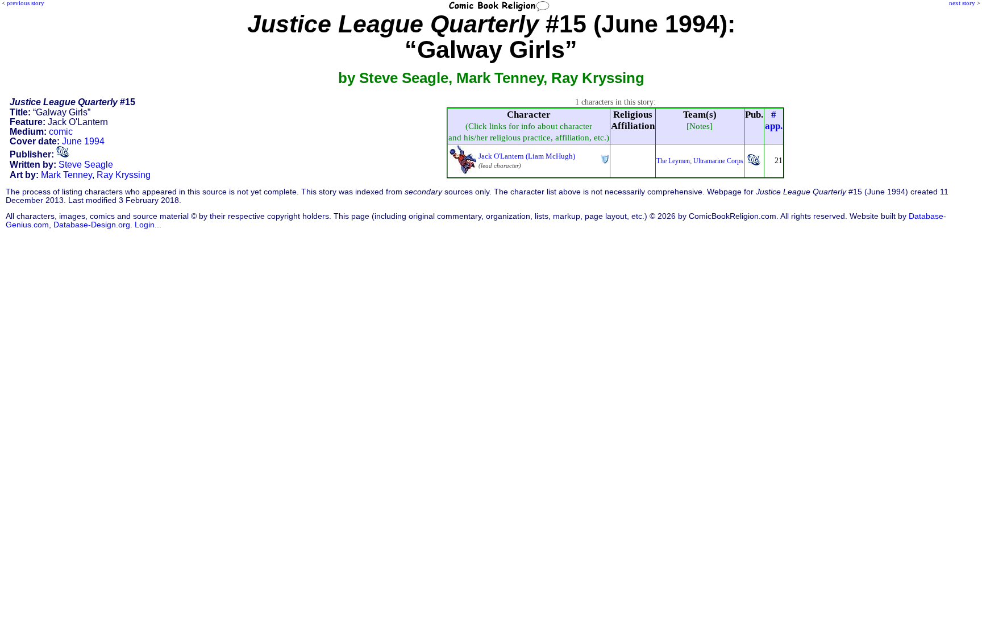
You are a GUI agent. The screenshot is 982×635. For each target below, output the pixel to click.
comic (61, 131)
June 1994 (83, 141)
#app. (774, 120)
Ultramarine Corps (718, 161)
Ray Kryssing (124, 175)
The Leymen (673, 161)
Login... (148, 225)
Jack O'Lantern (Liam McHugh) (526, 156)
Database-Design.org (91, 225)
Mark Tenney (66, 175)
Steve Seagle (86, 164)
